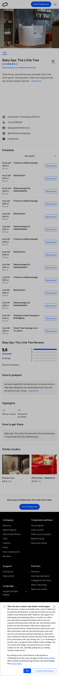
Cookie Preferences (45, 670)
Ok (27, 670)
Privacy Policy (16, 663)
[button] (54, 607)
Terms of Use (48, 658)
